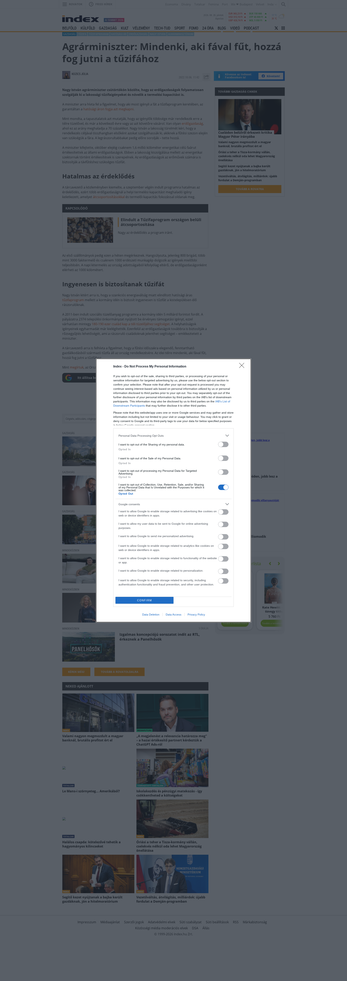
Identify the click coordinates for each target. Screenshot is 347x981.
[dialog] (173, 490)
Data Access (173, 614)
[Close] (243, 367)
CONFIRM (144, 600)
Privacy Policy (196, 614)
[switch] (223, 444)
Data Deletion (150, 614)
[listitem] (173, 435)
